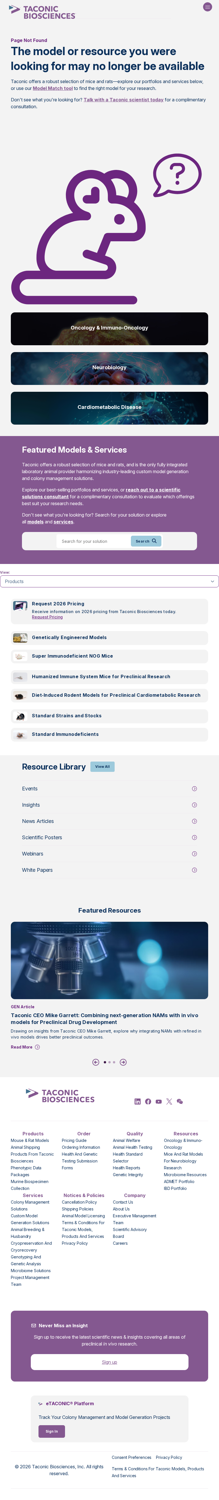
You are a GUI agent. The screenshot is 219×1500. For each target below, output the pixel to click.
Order (84, 1133)
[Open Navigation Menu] (207, 6)
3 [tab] (114, 1062)
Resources (186, 1133)
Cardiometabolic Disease (109, 407)
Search (143, 541)
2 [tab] (109, 1062)
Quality (135, 1133)
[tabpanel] (109, 673)
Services (33, 1195)
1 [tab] (105, 1062)
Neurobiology (109, 367)
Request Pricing (47, 617)
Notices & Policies (84, 1195)
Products (33, 1133)
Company (135, 1195)
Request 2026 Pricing (58, 603)
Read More (22, 1047)
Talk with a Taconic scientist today (124, 100)
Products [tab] (14, 581)
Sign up (109, 1362)
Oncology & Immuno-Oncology (109, 328)
